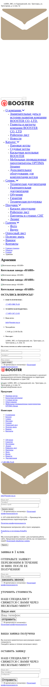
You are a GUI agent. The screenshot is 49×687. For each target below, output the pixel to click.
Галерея (11, 222)
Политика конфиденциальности (13, 523)
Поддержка (9, 444)
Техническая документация (28, 184)
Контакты (11, 243)
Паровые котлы (20, 145)
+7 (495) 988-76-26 (12, 304)
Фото (13, 226)
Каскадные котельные (14, 398)
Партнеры (9, 450)
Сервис (10, 180)
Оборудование (11, 402)
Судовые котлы (20, 149)
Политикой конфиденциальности (14, 624)
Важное (10, 240)
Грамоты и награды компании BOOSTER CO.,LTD (24, 128)
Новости (15, 138)
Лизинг (14, 219)
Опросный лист (15, 233)
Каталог (11, 142)
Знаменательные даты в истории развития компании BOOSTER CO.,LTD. (28, 117)
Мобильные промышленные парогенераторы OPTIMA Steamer (28, 163)
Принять (5, 545)
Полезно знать (14, 236)
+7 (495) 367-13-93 (12, 313)
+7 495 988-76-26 (7, 462)
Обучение (16, 194)
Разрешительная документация (20, 189)
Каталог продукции (22, 208)
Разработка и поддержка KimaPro (14, 531)
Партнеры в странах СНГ (27, 215)
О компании (13, 110)
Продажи (11, 205)
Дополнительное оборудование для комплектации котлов (24, 173)
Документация (11, 458)
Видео (14, 229)
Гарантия (16, 198)
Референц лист (19, 135)
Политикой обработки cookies (18, 541)
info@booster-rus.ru (12, 322)
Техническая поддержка (26, 201)
